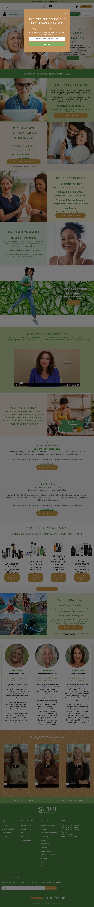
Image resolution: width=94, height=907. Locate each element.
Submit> (47, 44)
